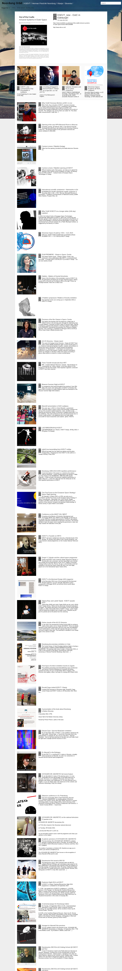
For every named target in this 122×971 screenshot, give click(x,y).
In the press (30, 8)
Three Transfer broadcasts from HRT (54, 363)
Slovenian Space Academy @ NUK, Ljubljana (94, 88)
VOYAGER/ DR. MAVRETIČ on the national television (60, 817)
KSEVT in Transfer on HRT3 (51, 536)
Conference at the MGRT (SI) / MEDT (54, 514)
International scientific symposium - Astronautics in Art (60, 189)
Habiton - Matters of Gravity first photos (55, 276)
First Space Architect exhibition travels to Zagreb (58, 666)
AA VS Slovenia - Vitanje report (52, 341)
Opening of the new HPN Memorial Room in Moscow (59, 124)
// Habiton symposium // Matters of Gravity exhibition (59, 298)
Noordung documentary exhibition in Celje (56, 644)
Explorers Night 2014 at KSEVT (52, 882)
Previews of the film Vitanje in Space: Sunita (57, 319)
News (14, 8)
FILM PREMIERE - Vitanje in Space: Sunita (56, 254)
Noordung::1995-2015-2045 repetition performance (59, 471)
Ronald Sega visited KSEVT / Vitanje (54, 687)
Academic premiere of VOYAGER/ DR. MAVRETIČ (59, 839)
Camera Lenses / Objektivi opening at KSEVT (57, 168)
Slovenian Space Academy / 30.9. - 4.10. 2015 (57, 233)
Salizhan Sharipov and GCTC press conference (73, 88)
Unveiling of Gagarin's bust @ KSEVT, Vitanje (51, 87)
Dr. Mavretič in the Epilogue (51, 752)
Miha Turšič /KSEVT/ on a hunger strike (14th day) (59, 211)
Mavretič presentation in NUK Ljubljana (55, 406)
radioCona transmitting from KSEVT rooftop (56, 449)
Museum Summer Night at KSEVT (53, 384)
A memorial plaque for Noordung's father (55, 904)
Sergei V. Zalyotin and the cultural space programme (59, 557)
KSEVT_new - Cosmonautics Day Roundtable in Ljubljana (26, 89)
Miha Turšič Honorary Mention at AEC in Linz (57, 103)
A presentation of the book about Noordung (56, 709)
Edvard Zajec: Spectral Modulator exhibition (56, 731)
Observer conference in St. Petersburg (55, 796)
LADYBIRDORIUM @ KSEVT (52, 428)
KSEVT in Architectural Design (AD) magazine (57, 579)
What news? (21, 8)
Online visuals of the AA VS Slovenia (54, 622)
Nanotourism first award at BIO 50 (53, 860)
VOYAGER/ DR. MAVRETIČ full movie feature (57, 774)
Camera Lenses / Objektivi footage (53, 146)
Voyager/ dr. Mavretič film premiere (53, 925)
